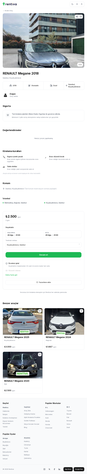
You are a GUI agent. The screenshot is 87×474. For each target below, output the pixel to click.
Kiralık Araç (9, 10)
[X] (49, 469)
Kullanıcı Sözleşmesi (10, 418)
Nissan (69, 414)
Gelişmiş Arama (29, 414)
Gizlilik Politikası (29, 421)
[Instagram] (44, 469)
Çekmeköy (27, 458)
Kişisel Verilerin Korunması (8, 422)
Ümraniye (27, 445)
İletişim (5, 414)
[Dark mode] (72, 4)
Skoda (47, 421)
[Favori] (81, 17)
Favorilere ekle (45, 282)
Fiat (68, 417)
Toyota (69, 411)
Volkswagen (49, 411)
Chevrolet (48, 428)
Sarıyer (5, 459)
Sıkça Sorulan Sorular (31, 424)
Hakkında (6, 411)
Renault (69, 421)
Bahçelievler (7, 452)
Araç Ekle (27, 411)
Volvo (68, 424)
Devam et (43, 255)
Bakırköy (6, 455)
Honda (47, 424)
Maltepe (27, 455)
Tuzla (26, 448)
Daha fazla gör (11, 275)
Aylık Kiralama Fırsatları (32, 417)
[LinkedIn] (59, 469)
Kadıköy (27, 441)
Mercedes (48, 414)
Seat (68, 427)
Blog (25, 427)
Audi (46, 418)
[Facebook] (54, 469)
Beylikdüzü (6, 442)
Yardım (5, 427)
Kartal (26, 451)
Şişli (4, 448)
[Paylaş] (77, 17)
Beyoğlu (5, 445)
